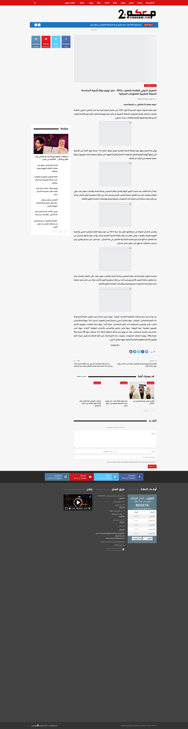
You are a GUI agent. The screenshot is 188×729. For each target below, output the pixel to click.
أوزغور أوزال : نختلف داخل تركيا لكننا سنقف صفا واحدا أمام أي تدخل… (47, 191)
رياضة (115, 3)
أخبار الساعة (153, 85)
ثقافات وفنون (70, 3)
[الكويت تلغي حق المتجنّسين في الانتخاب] (141, 390)
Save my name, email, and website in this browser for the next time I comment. (131, 462)
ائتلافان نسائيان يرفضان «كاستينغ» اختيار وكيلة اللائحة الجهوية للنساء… (47, 203)
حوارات (123, 3)
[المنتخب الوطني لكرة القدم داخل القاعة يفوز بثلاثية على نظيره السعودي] (88, 390)
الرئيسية (149, 3)
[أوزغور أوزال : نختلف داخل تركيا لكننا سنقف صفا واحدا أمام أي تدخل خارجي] (63, 190)
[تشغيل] (89, 508)
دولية (91, 3)
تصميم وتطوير (53, 725)
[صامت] (70, 508)
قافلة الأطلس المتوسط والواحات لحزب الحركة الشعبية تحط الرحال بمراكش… (46, 180)
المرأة (82, 3)
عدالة (99, 3)
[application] (78, 502)
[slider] (79, 508)
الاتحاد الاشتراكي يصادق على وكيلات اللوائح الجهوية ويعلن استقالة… (47, 168)
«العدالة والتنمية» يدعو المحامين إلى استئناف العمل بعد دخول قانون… (46, 224)
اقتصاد (107, 3)
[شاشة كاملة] (66, 508)
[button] (78, 502)
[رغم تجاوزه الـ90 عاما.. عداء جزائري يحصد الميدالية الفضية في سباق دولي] (115, 390)
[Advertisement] (71, 14)
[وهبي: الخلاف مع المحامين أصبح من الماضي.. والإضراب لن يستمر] (63, 213)
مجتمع (131, 3)
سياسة (139, 3)
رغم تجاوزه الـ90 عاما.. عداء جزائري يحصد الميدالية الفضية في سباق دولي (115, 25)
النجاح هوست (42, 725)
